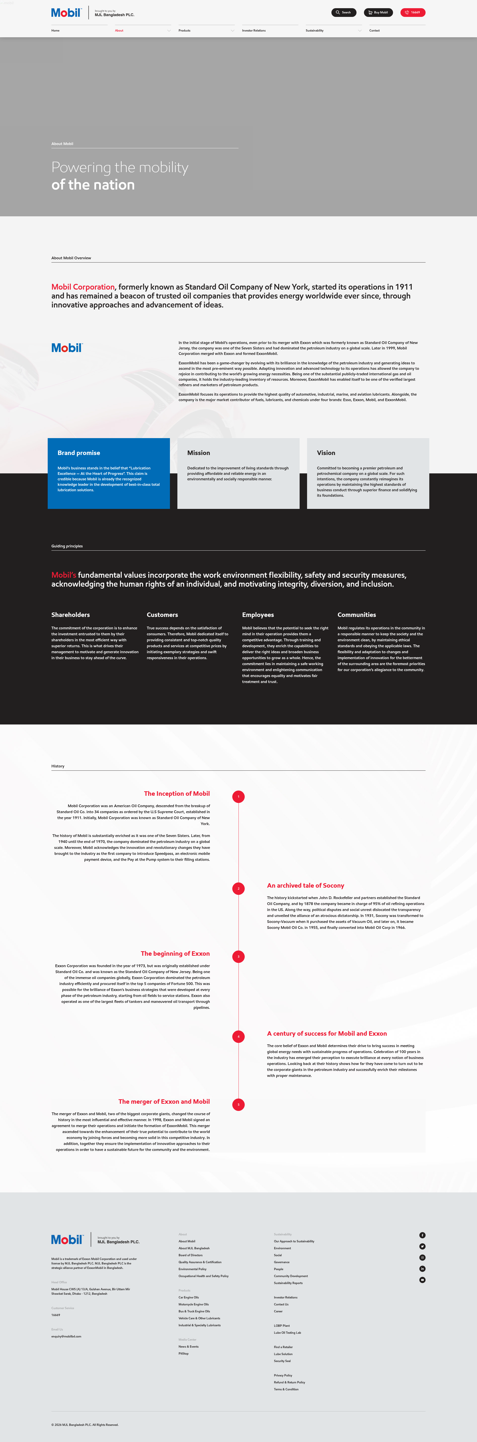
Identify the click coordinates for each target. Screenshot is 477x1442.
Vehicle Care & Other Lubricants (199, 1318)
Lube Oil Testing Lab (287, 1332)
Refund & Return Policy (289, 1382)
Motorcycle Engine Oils (194, 1304)
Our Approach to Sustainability (294, 1241)
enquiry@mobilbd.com (66, 1336)
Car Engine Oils (189, 1297)
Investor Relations (285, 1297)
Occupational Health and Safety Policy (204, 1276)
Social (278, 1255)
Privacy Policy (283, 1375)
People (278, 1269)
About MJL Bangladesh (194, 1248)
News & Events (189, 1346)
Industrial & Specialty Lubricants (200, 1325)
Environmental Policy (192, 1269)
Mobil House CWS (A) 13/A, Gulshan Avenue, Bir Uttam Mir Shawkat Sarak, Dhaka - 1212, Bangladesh (90, 1291)
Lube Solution (283, 1354)
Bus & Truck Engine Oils (194, 1311)
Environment (282, 1248)
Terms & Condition (286, 1389)
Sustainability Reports (288, 1283)
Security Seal (282, 1361)
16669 (55, 1315)
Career (278, 1311)
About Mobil (187, 1241)
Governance (281, 1262)
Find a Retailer (283, 1347)
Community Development (291, 1276)
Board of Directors (190, 1255)
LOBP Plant (282, 1326)
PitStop (184, 1353)
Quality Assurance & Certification (200, 1262)
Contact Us (281, 1304)
